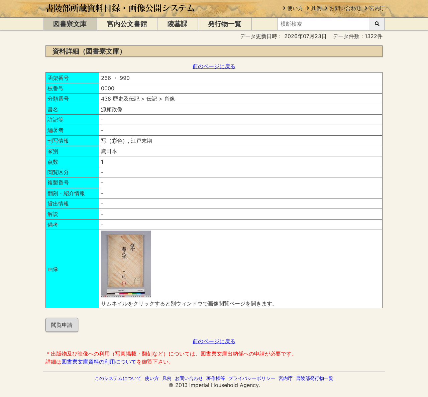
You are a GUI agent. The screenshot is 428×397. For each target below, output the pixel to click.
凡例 (316, 8)
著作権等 (215, 378)
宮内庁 (377, 8)
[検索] (377, 24)
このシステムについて (118, 378)
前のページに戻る (214, 66)
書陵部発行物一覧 (314, 378)
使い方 (295, 8)
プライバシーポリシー (251, 378)
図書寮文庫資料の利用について (99, 361)
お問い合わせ (345, 8)
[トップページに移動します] (120, 14)
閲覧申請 (62, 324)
